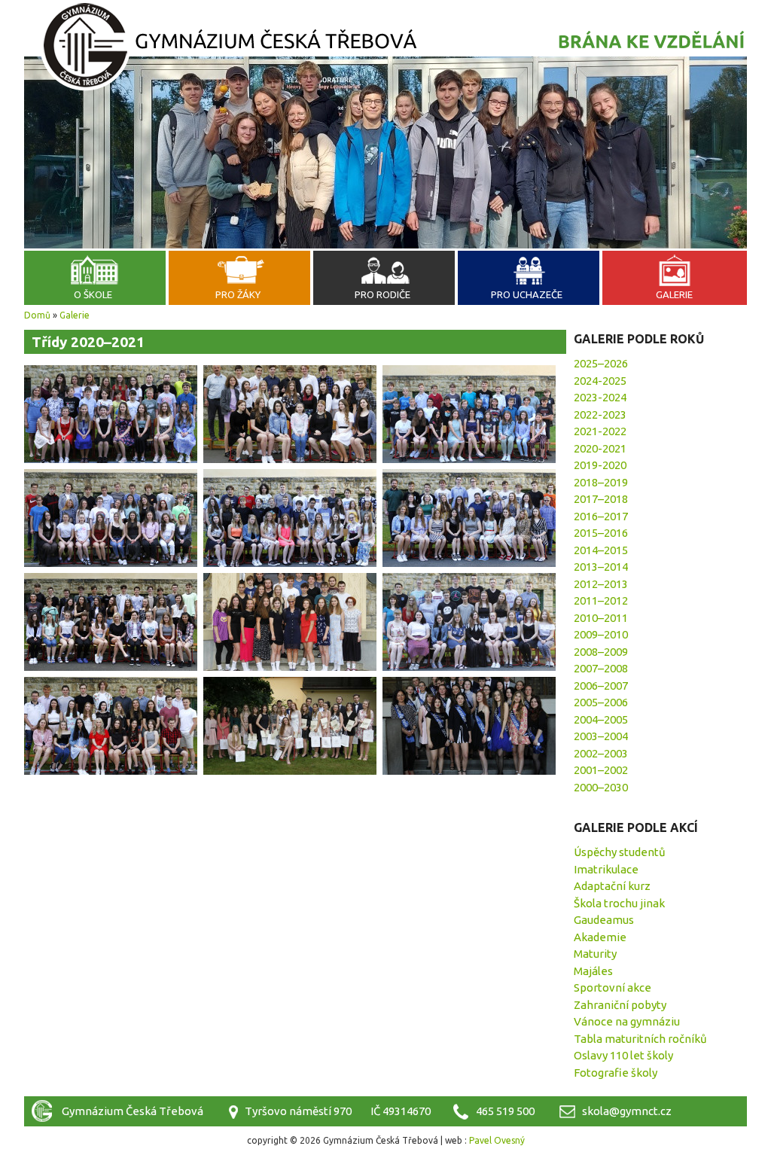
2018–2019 (601, 482)
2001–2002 (601, 769)
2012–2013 (601, 584)
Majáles (593, 971)
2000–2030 (601, 787)
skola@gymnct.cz (627, 1111)
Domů (37, 315)
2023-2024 (600, 397)
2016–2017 (601, 516)
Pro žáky (238, 294)
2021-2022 (600, 431)
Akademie (600, 937)
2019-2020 (600, 465)
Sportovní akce (612, 987)
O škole (93, 294)
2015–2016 (601, 532)
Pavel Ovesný (497, 1140)
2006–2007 (601, 685)
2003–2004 (601, 736)
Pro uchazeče (526, 294)
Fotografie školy (615, 1072)
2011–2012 (601, 600)
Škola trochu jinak (619, 903)
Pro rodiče (382, 294)
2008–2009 (601, 651)
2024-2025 (600, 380)
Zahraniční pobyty (620, 1004)
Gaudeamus (604, 919)
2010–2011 (601, 617)
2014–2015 (601, 550)
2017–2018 (601, 498)
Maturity (595, 953)
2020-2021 (600, 448)
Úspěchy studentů (620, 852)
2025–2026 (601, 363)
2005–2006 (601, 702)
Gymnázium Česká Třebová (385, 49)
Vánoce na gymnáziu (627, 1021)
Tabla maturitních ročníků (640, 1038)
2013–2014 (601, 566)
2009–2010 (601, 634)
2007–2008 (601, 668)
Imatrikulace (606, 869)
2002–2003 (601, 753)
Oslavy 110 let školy (623, 1055)
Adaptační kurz (612, 885)
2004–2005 (601, 719)
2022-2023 (600, 414)
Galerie (674, 294)
